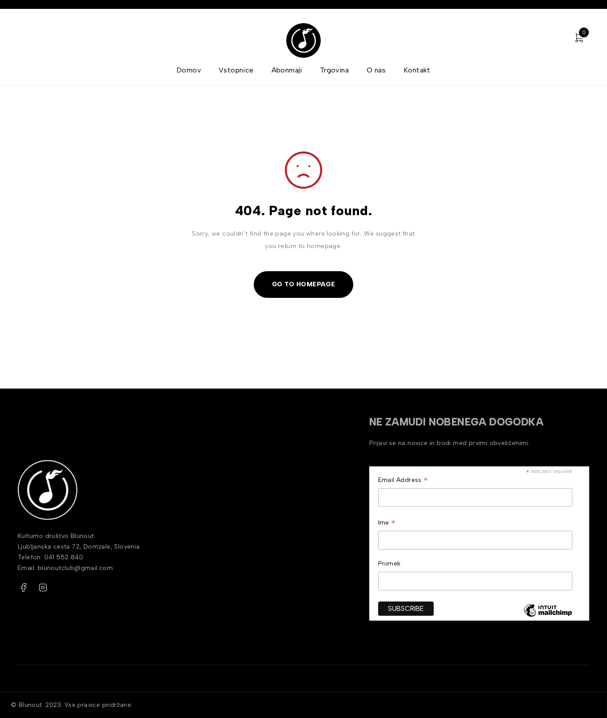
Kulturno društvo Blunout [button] (57, 536)
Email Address (403, 480)
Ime (387, 523)
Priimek (389, 563)
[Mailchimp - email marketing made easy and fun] (547, 617)
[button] (140, 547)
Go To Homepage (303, 284)
